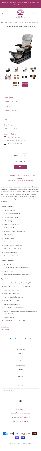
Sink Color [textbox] (8, 107)
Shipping (20, 369)
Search (20, 353)
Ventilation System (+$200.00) (17, 140)
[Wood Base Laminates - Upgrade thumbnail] (16, 84)
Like (10, 338)
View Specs (5, 329)
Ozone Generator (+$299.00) (16, 144)
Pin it (20, 338)
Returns (20, 373)
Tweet (15, 338)
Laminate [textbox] (7, 116)
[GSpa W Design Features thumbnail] (33, 69)
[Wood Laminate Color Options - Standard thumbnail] (33, 76)
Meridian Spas (26, 443)
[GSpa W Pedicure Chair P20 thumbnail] (8, 69)
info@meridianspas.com (25, 180)
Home (3, 22)
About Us (20, 357)
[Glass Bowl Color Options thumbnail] (16, 76)
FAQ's (20, 360)
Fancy (25, 338)
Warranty (20, 376)
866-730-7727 (12, 180)
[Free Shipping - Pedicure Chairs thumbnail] (25, 84)
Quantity (16, 155)
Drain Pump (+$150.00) (14, 137)
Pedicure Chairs (18, 22)
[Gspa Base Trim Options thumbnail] (25, 76)
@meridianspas (23, 421)
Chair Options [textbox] (9, 98)
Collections (9, 22)
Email (30, 338)
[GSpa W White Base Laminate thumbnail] (25, 69)
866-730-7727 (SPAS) (23, 417)
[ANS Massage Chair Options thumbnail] (8, 76)
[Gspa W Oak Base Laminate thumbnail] (16, 69)
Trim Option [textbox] (8, 125)
